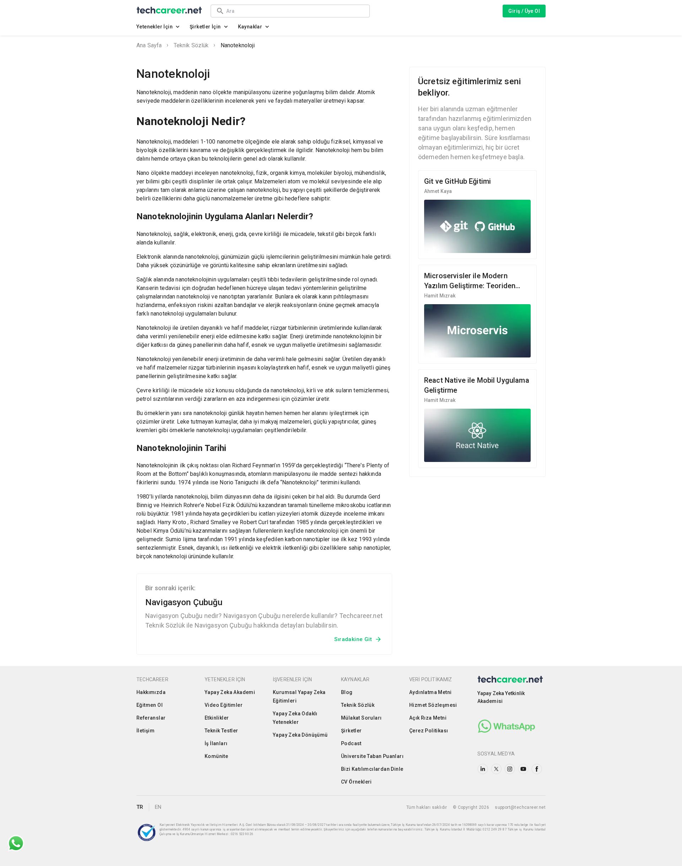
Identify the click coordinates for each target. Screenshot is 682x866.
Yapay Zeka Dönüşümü (300, 735)
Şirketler (351, 730)
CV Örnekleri (356, 782)
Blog (347, 692)
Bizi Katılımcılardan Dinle (372, 769)
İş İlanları (216, 743)
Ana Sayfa (149, 45)
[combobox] (294, 11)
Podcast (351, 743)
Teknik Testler (221, 730)
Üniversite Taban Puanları (372, 756)
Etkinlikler (217, 718)
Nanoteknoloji (238, 45)
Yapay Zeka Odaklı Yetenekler (295, 718)
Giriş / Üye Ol (524, 11)
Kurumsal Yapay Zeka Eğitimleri (299, 696)
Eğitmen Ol (149, 705)
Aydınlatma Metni (430, 692)
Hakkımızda (151, 692)
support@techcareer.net (520, 807)
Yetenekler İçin (154, 26)
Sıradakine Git (353, 639)
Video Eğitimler (224, 705)
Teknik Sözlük (191, 45)
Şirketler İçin (205, 26)
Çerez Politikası (428, 730)
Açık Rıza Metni (427, 718)
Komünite (216, 756)
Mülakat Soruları (361, 718)
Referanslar (151, 718)
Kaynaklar (250, 26)
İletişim (145, 730)
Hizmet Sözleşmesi (433, 705)
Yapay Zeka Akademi (230, 692)
